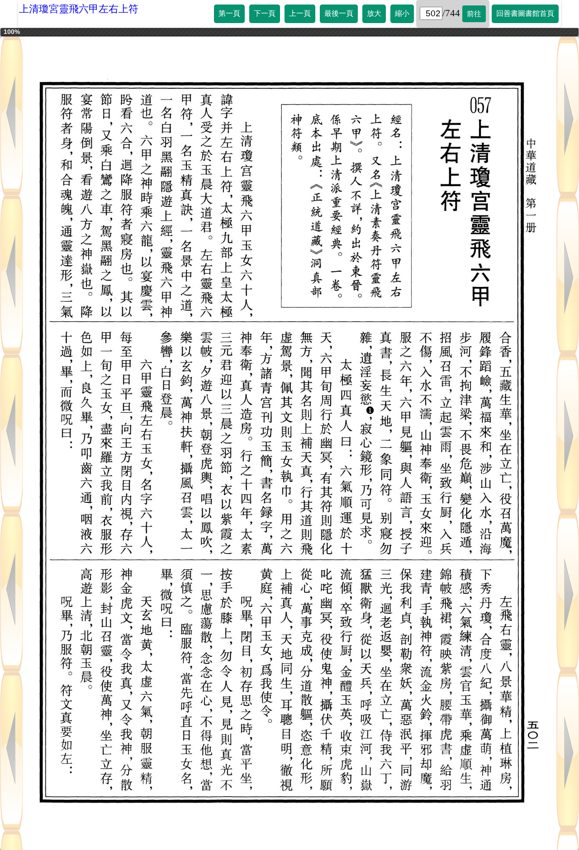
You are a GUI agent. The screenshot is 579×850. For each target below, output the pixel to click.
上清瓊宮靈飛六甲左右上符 (78, 8)
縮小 (402, 13)
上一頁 (300, 13)
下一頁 (264, 13)
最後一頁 (338, 13)
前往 (474, 14)
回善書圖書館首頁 (525, 13)
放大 (374, 13)
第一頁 (229, 13)
